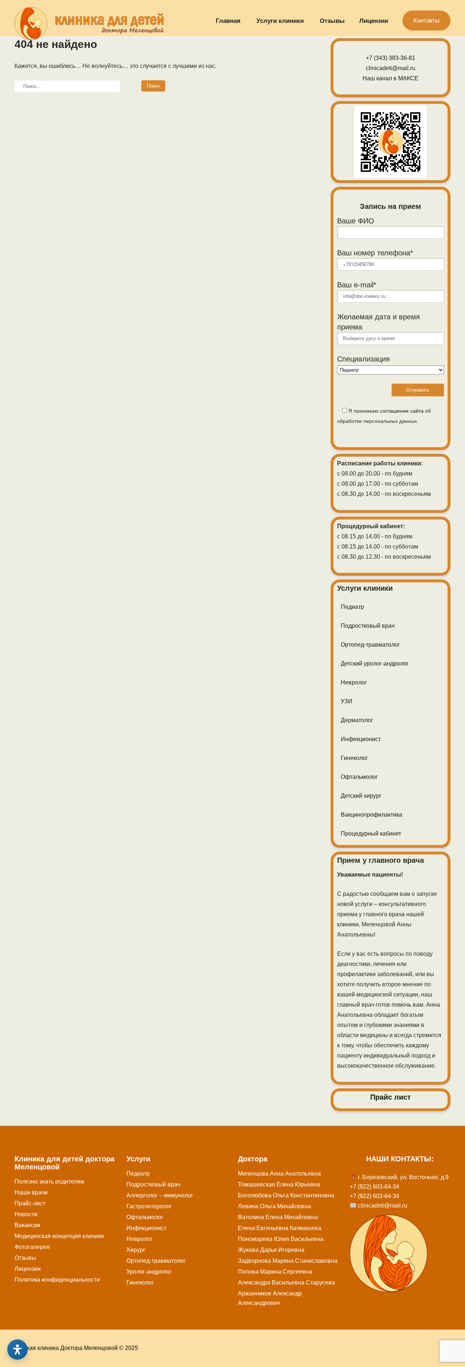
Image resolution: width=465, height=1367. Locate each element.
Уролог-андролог (149, 1272)
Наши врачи (31, 1192)
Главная (228, 20)
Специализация (363, 359)
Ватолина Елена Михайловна (278, 1217)
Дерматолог (357, 720)
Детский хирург (361, 796)
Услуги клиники (280, 20)
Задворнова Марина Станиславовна (287, 1261)
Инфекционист (361, 739)
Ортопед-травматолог (370, 645)
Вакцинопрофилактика (371, 815)
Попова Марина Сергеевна (275, 1272)
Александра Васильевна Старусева (286, 1282)
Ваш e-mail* (356, 285)
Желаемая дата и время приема (378, 322)
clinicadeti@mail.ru (390, 68)
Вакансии (27, 1225)
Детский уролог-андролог (375, 663)
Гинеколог (354, 758)
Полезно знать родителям (49, 1181)
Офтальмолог (359, 777)
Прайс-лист (30, 1203)
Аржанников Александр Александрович (270, 1298)
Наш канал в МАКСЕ (390, 78)
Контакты (426, 20)
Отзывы (332, 20)
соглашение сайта (402, 411)
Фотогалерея (32, 1247)
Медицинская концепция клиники (59, 1236)
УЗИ (346, 701)
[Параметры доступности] (17, 1349)
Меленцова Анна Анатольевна (279, 1173)
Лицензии (373, 20)
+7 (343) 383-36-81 (390, 58)
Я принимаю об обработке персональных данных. (384, 416)
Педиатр (352, 607)
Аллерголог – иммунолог (159, 1195)
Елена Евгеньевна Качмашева (279, 1228)
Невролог (354, 682)
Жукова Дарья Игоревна (271, 1250)
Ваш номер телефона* (375, 253)
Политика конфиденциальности (57, 1280)
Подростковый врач (368, 626)
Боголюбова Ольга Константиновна (286, 1195)
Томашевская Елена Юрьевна (279, 1184)
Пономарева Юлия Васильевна (280, 1239)
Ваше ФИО (355, 221)
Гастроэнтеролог (149, 1206)
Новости (26, 1214)
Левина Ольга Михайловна (274, 1206)
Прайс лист (390, 1097)
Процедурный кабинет (371, 833)
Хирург (135, 1250)
